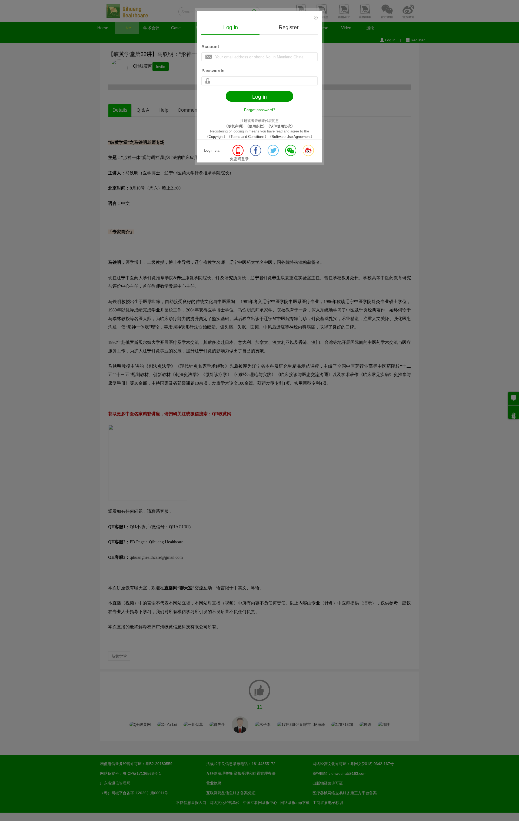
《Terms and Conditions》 (247, 137)
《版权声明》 (234, 126)
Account (210, 46)
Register (289, 27)
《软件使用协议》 (281, 126)
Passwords (212, 70)
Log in (230, 27)
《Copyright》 (216, 137)
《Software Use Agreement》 (291, 137)
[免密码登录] (238, 154)
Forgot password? (259, 110)
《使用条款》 (256, 126)
